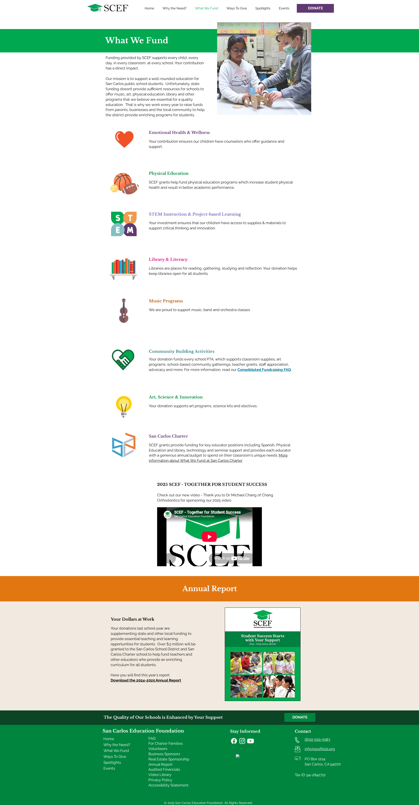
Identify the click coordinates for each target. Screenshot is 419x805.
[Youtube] (250, 741)
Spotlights (112, 762)
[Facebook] (234, 741)
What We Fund (116, 750)
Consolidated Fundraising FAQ (264, 369)
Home (108, 739)
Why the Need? (116, 745)
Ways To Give (114, 756)
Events (109, 768)
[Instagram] (242, 741)
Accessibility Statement (168, 785)
